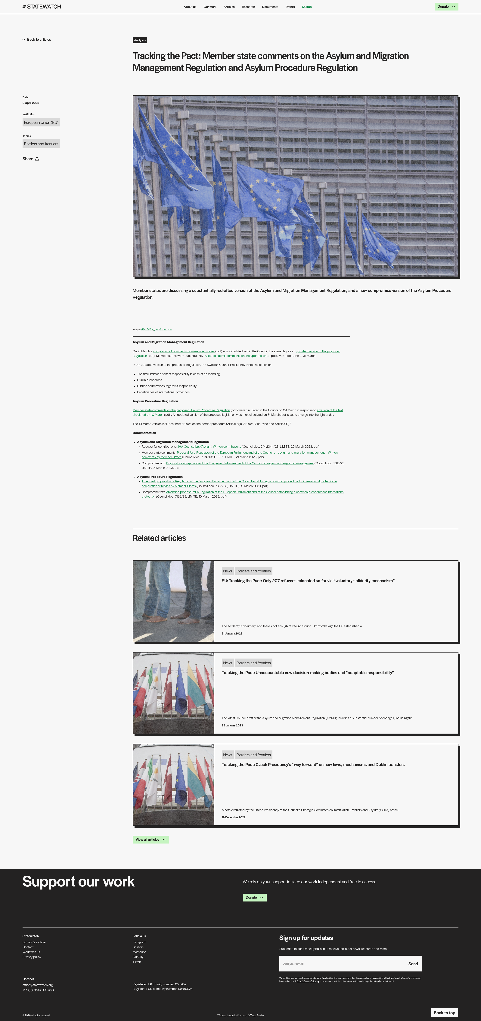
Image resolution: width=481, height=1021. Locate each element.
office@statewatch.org (38, 985)
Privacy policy (32, 956)
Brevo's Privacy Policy (306, 981)
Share (28, 159)
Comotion (242, 1015)
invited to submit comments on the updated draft (236, 355)
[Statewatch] (42, 7)
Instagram (139, 942)
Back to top (444, 1013)
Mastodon (139, 952)
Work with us (31, 952)
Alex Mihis (147, 329)
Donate (443, 6)
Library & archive (34, 942)
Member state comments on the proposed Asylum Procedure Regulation (181, 410)
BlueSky (138, 956)
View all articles (147, 839)
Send (413, 964)
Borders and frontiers (41, 143)
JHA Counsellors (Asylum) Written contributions (209, 446)
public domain (163, 329)
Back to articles (39, 39)
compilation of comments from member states (184, 351)
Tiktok (137, 961)
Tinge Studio (257, 1015)
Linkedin (138, 947)
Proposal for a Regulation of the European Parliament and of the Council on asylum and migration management (240, 463)
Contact (28, 947)
